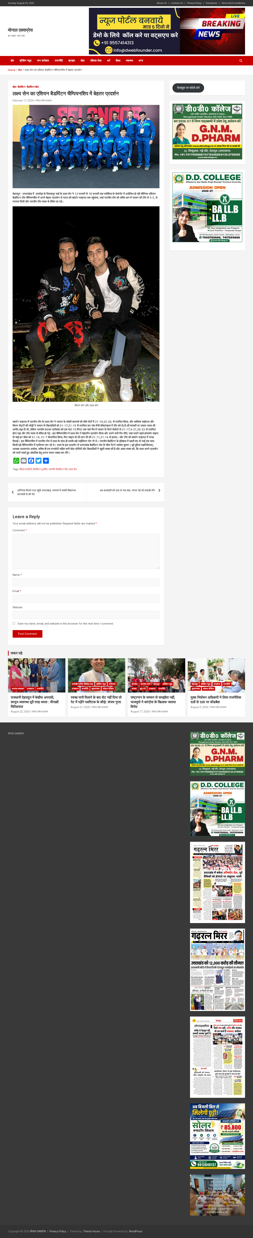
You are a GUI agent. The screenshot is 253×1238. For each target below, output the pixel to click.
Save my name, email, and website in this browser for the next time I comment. (66, 623)
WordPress (135, 1231)
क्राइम (71, 60)
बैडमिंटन (21, 86)
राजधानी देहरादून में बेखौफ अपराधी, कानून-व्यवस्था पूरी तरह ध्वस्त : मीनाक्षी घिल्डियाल (35, 702)
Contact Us (177, 3)
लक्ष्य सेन (73, 469)
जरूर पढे (16, 653)
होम (12, 60)
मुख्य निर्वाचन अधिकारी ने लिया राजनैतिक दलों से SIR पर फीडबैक (216, 699)
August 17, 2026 (140, 711)
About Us (162, 3)
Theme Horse (91, 1231)
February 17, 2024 (23, 100)
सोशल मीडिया (108, 688)
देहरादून (157, 684)
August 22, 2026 (20, 711)
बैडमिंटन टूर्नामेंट (40, 469)
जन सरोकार (43, 60)
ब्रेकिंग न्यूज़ (25, 60)
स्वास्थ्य (129, 60)
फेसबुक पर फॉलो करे (188, 88)
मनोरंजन (112, 684)
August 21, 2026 (80, 707)
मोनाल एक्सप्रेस (20, 30)
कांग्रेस (134, 684)
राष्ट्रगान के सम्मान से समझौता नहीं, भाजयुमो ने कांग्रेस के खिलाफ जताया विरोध (153, 702)
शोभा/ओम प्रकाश (44, 100)
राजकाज (30, 688)
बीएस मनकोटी (25, 469)
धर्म (108, 60)
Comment (20, 530)
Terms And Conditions (233, 3)
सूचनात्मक (95, 688)
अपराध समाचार (18, 688)
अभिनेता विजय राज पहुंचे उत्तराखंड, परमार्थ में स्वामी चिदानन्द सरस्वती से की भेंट (46, 492)
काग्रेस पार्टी (145, 684)
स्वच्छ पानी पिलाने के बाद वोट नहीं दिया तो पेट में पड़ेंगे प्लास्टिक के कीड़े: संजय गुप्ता (96, 699)
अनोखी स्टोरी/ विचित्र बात (82, 684)
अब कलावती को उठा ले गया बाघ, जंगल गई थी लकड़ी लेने (127, 490)
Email (17, 591)
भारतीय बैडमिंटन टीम (58, 469)
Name (17, 575)
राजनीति (59, 60)
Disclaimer (211, 3)
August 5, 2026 (199, 707)
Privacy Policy (194, 3)
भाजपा (134, 688)
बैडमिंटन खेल (33, 86)
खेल (83, 60)
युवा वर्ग (143, 688)
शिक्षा (118, 60)
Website (17, 607)
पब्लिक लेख (95, 60)
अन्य (141, 60)
